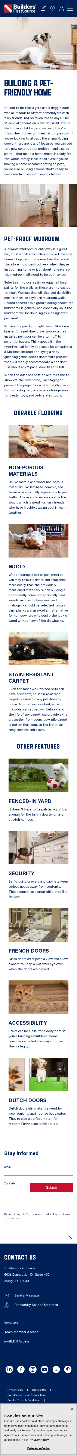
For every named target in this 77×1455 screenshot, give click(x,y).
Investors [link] (11, 1323)
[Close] (72, 1409)
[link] (20, 8)
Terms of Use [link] (11, 1218)
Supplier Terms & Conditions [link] (23, 1400)
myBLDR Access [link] (17, 1341)
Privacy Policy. (39, 1439)
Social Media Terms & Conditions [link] (26, 1395)
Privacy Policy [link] (15, 1390)
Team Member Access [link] (21, 1332)
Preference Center (38, 1448)
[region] (38, 1429)
